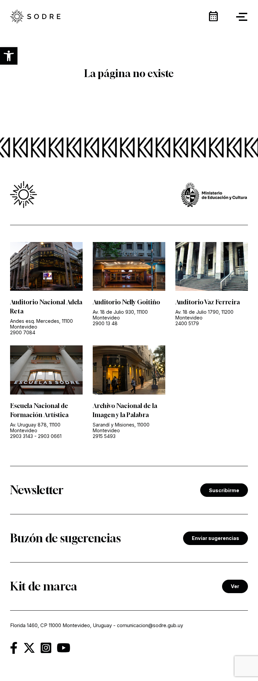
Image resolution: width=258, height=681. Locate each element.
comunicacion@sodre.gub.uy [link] (150, 625)
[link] (35, 17)
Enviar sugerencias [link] (215, 538)
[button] (8, 56)
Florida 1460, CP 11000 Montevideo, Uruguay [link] (61, 625)
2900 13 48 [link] (105, 323)
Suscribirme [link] (224, 490)
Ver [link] (235, 586)
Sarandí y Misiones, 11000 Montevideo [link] (121, 427)
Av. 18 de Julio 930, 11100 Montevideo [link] (120, 314)
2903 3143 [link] (21, 436)
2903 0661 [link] (49, 436)
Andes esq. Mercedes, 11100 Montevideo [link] (41, 324)
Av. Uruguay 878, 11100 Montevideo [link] (35, 427)
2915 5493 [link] (104, 436)
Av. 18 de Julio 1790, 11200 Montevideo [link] (204, 314)
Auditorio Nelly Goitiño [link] (126, 302)
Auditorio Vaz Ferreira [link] (207, 302)
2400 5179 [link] (187, 323)
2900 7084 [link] (22, 332)
